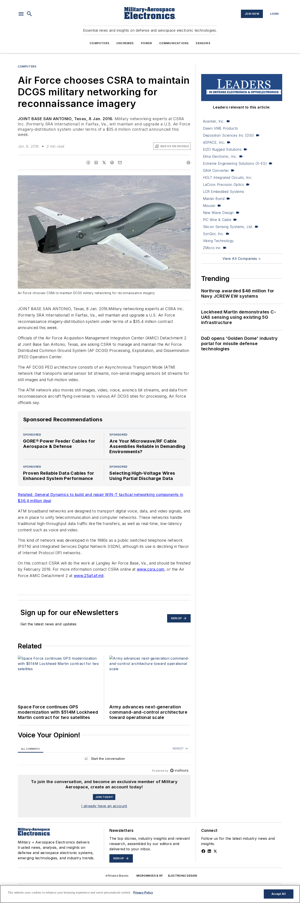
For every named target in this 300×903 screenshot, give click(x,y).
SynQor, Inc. (213, 234)
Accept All (278, 894)
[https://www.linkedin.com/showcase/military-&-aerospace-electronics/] (209, 851)
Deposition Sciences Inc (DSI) (228, 135)
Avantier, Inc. (214, 121)
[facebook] (88, 162)
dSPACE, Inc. (214, 142)
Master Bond (213, 198)
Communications (174, 43)
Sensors (203, 43)
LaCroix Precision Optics (223, 184)
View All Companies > (241, 258)
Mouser (209, 205)
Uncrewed (125, 43)
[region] (104, 760)
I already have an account (104, 806)
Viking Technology (218, 241)
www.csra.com (150, 569)
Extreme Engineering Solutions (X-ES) (235, 163)
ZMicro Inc (212, 248)
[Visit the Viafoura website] (179, 770)
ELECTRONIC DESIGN (182, 875)
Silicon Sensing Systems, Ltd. (228, 226)
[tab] (30, 748)
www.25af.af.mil (89, 575)
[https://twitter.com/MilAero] (215, 851)
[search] (29, 14)
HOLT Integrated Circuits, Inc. (227, 177)
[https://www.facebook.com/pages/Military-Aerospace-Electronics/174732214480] (203, 851)
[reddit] (112, 162)
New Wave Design (218, 212)
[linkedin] (96, 162)
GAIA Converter (216, 170)
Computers (99, 43)
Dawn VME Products (220, 128)
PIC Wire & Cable (217, 219)
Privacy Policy (143, 892)
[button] (21, 14)
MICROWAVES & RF (149, 875)
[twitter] (104, 162)
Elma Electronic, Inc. (220, 156)
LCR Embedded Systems (223, 191)
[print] (188, 162)
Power (146, 43)
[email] (120, 162)
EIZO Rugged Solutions (222, 149)
